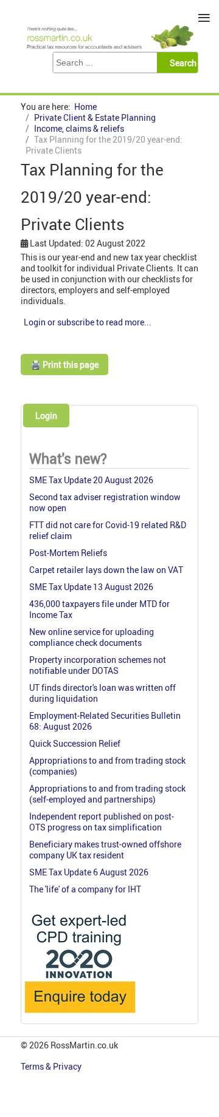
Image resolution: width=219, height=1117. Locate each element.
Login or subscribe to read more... (87, 322)
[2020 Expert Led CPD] (79, 1016)
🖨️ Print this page (64, 364)
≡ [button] (204, 18)
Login (46, 415)
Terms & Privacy (52, 1066)
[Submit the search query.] (181, 62)
